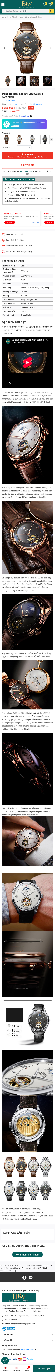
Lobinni (17, 104)
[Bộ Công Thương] (8, 1328)
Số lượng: (6, 147)
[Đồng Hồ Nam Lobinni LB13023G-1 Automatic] (27, 48)
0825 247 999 (26, 171)
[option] (27, 48)
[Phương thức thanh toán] (17, 1360)
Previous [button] (4, 48)
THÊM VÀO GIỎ (27, 165)
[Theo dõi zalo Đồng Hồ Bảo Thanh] (31, 1277)
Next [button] (51, 48)
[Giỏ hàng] (49, 4)
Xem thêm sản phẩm (27, 1254)
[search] (51, 11)
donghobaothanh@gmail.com (23, 1324)
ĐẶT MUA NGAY (27, 155)
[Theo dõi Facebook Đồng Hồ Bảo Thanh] (24, 1277)
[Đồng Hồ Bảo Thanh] (22, 4)
